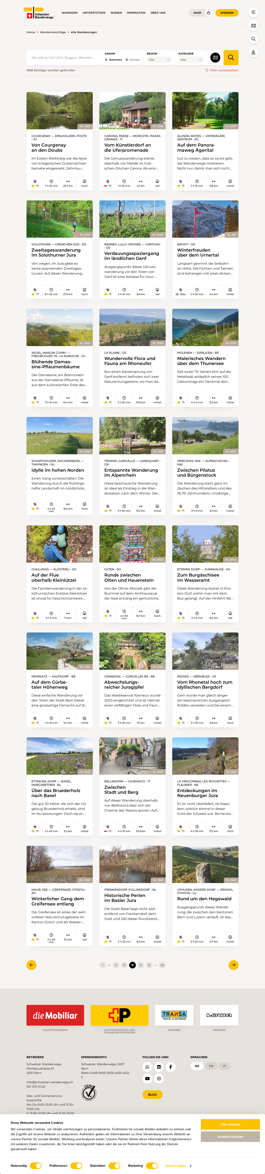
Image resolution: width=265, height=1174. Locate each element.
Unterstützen (94, 12)
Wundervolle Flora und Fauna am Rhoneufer (129, 361)
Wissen (116, 12)
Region (152, 53)
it (224, 1066)
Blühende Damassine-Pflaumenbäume (55, 364)
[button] (253, 12)
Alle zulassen (230, 1124)
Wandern (70, 12)
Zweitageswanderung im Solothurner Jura (56, 253)
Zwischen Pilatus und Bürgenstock (196, 473)
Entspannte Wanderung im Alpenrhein (131, 473)
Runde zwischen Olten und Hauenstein (129, 578)
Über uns (158, 12)
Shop (197, 12)
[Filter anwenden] (231, 57)
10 (124, 965)
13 (149, 965)
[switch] (76, 1165)
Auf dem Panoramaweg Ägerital (196, 148)
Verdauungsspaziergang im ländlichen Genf (131, 256)
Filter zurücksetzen (224, 70)
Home (30, 32)
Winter (134, 60)
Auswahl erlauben (230, 1136)
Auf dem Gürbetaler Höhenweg (49, 685)
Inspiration (136, 12)
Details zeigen (175, 1166)
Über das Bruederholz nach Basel (55, 793)
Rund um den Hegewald (204, 898)
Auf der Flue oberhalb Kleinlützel (53, 578)
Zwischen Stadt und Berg (121, 790)
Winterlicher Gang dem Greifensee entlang (57, 901)
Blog (152, 1094)
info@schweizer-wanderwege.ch (49, 1082)
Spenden (227, 12)
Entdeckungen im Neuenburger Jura (197, 793)
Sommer (115, 60)
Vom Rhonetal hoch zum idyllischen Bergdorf (204, 685)
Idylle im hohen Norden (57, 470)
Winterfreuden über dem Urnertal (198, 253)
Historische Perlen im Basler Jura (124, 898)
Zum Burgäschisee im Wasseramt (198, 578)
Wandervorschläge (53, 32)
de (197, 1066)
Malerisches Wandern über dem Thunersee (201, 361)
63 (162, 965)
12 (141, 965)
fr (211, 1066)
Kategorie (186, 53)
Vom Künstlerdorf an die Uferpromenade (127, 148)
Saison (110, 53)
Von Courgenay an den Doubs (48, 148)
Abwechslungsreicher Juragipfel (124, 685)
